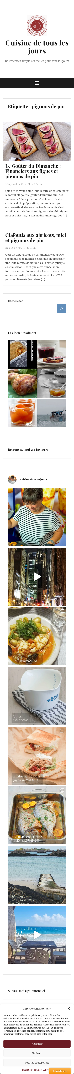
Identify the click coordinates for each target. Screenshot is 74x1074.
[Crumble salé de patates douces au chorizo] (22, 354)
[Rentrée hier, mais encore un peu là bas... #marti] (37, 935)
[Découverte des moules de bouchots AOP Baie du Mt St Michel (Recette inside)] (51, 413)
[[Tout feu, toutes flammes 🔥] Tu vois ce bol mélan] (37, 696)
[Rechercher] (61, 308)
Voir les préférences (37, 1062)
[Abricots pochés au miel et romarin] (22, 413)
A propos (47, 1069)
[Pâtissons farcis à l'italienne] (22, 383)
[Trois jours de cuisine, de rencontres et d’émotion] (37, 517)
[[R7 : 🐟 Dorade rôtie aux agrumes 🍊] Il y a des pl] (37, 815)
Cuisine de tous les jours (37, 46)
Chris (30, 184)
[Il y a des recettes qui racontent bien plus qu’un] (37, 636)
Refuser (37, 1053)
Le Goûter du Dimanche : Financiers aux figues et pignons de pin (33, 171)
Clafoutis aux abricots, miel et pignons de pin (35, 237)
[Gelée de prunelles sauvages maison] (51, 354)
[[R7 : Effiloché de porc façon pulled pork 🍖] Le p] (37, 756)
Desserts (40, 184)
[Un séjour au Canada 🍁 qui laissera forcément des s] (37, 577)
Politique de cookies (32, 1069)
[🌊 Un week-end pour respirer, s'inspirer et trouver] (37, 875)
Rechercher (15, 301)
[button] (69, 1008)
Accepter (37, 1043)
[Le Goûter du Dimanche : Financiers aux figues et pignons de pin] (39, 146)
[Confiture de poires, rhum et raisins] (51, 383)
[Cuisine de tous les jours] (37, 26)
